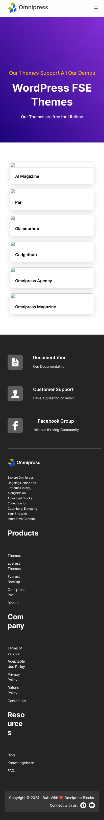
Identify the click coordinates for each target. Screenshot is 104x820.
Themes (14, 555)
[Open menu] (96, 8)
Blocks (13, 603)
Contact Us (17, 701)
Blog (11, 755)
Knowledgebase (21, 763)
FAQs (12, 770)
